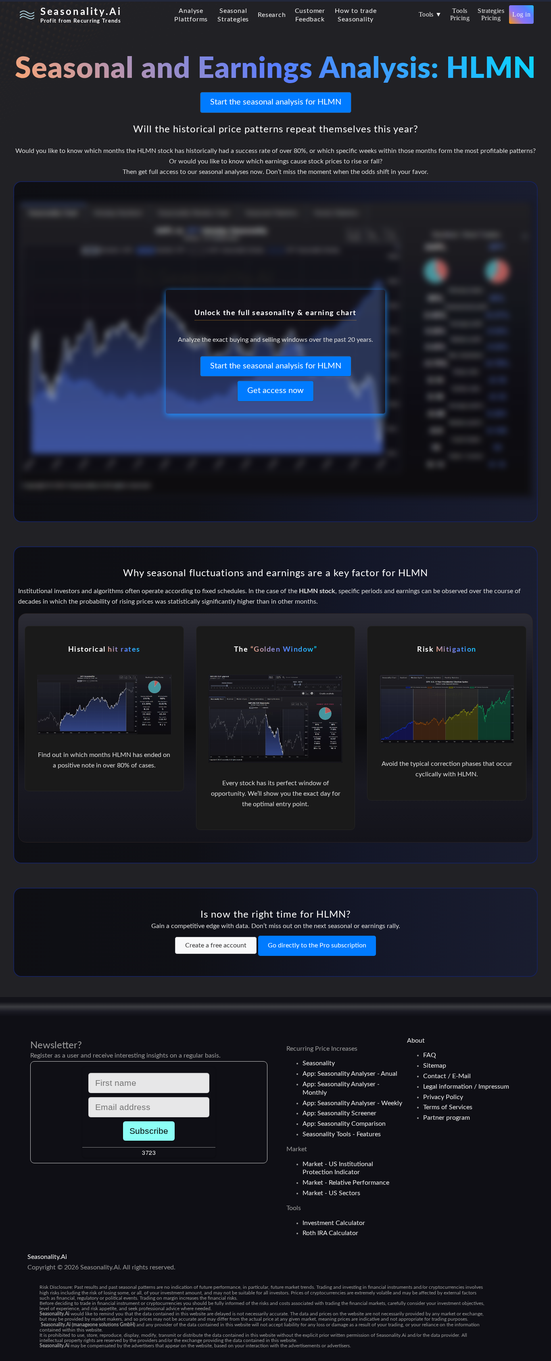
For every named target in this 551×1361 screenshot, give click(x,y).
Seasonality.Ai (47, 1257)
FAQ (429, 1055)
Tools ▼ (430, 14)
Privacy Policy (443, 1097)
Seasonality (319, 1063)
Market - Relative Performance (346, 1182)
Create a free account (215, 945)
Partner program (446, 1117)
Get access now (275, 391)
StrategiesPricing (491, 14)
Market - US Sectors (331, 1193)
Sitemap (434, 1065)
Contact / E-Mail (447, 1076)
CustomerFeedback (310, 15)
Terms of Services (447, 1107)
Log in (521, 14)
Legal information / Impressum (466, 1086)
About (416, 1040)
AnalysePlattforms (191, 15)
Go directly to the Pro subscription (317, 945)
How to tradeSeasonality (356, 15)
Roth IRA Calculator (330, 1233)
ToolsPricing (460, 14)
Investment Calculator (334, 1223)
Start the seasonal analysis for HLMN (275, 102)
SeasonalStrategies (233, 15)
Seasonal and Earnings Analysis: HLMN (275, 69)
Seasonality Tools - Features (342, 1134)
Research (272, 15)
